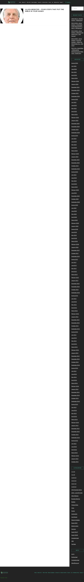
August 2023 (74, 171)
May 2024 (74, 144)
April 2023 (74, 184)
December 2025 (75, 87)
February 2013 (75, 422)
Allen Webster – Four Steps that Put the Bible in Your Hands (44, 10)
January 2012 (74, 458)
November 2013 (75, 395)
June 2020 (74, 211)
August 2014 (74, 368)
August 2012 (74, 440)
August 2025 (74, 99)
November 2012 (75, 431)
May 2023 (74, 181)
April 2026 (74, 75)
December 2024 (75, 123)
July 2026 (73, 66)
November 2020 (75, 196)
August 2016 (74, 295)
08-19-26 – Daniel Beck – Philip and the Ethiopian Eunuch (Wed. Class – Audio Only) (77, 51)
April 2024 (74, 147)
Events (73, 511)
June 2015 (74, 338)
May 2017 (74, 268)
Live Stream (74, 517)
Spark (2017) (74, 532)
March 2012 (74, 452)
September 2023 (75, 168)
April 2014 (74, 380)
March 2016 (74, 310)
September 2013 (75, 401)
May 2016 (74, 304)
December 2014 (75, 356)
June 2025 (74, 105)
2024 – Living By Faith (76, 492)
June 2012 (74, 446)
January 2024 (74, 156)
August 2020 (74, 205)
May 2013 (74, 413)
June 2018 (74, 232)
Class (72, 508)
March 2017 (74, 274)
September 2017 (75, 256)
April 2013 (74, 416)
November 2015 (75, 322)
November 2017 (75, 250)
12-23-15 (73, 480)
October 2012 (75, 434)
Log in (72, 554)
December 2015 (75, 319)
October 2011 (75, 461)
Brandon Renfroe (75, 498)
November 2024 (75, 126)
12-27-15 (73, 483)
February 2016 (75, 313)
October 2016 (75, 289)
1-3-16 (73, 471)
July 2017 (73, 262)
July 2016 (73, 298)
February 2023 (75, 190)
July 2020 (73, 208)
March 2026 (74, 78)
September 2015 (75, 329)
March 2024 (74, 150)
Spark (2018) (74, 535)
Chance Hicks (74, 505)
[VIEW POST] (11, 16)
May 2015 (74, 341)
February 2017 (75, 277)
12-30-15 (73, 486)
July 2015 (73, 335)
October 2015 (75, 325)
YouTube (73, 544)
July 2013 (73, 407)
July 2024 (73, 138)
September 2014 (75, 365)
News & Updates (75, 520)
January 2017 (74, 280)
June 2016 (74, 301)
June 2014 (74, 374)
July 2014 (73, 371)
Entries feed (74, 557)
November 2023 (75, 162)
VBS (72, 541)
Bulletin (73, 502)
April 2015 (74, 344)
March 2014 (74, 383)
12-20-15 (73, 477)
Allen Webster (75, 495)
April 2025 (74, 111)
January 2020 (74, 226)
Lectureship (74, 514)
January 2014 (74, 389)
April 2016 (74, 307)
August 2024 (74, 135)
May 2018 (74, 235)
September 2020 (75, 202)
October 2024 (75, 129)
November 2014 (75, 359)
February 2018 (75, 244)
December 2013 (75, 392)
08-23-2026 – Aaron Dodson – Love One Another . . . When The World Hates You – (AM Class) (77, 42)
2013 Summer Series (76, 489)
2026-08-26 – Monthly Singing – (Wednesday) (77, 19)
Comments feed (75, 560)
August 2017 (74, 259)
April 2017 (74, 271)
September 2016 (75, 292)
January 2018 (74, 247)
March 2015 (74, 347)
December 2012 (75, 428)
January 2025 (74, 120)
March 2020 (74, 220)
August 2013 (74, 404)
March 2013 (74, 419)
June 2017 (74, 265)
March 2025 (74, 114)
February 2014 (75, 386)
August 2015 (74, 332)
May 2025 (74, 108)
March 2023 (74, 187)
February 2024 (75, 153)
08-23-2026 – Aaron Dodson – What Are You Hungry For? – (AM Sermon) (77, 33)
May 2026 (74, 72)
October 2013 (75, 398)
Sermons (73, 529)
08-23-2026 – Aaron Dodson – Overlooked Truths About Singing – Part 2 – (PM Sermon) (77, 25)
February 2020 (75, 223)
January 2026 (74, 84)
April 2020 (74, 217)
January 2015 (74, 353)
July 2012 (73, 443)
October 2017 (75, 253)
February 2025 (75, 117)
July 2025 (73, 102)
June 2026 (74, 69)
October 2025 (75, 93)
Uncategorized (75, 538)
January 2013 (74, 425)
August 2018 (74, 229)
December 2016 (75, 283)
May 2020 (74, 214)
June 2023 (74, 178)
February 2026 (75, 81)
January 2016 (74, 316)
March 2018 (74, 241)
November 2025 (75, 90)
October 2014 (75, 362)
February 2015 (75, 350)
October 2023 (75, 165)
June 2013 (74, 410)
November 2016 (75, 286)
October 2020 (75, 199)
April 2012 (74, 449)
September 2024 (75, 132)
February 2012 (75, 455)
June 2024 (74, 141)
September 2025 (75, 96)
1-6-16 (73, 474)
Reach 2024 (74, 523)
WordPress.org (75, 563)
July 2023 (73, 175)
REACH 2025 (74, 526)
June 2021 (74, 193)
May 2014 (74, 377)
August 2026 (74, 63)
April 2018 (74, 238)
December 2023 (75, 159)
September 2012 (75, 437)
